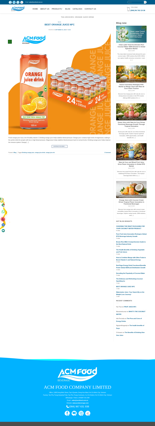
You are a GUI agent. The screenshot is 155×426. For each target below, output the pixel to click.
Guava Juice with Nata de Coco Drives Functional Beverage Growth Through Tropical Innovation (131, 124)
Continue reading (59, 146)
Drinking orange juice (28, 152)
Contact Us (90, 9)
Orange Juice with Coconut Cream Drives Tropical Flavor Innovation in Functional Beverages (131, 202)
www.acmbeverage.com (80, 403)
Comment (107, 152)
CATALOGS (77, 9)
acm (69, 29)
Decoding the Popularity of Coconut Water (130, 273)
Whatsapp (3, 211)
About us (44, 9)
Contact (3, 227)
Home (35, 9)
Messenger (3, 221)
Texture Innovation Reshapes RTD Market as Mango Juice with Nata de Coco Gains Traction (131, 86)
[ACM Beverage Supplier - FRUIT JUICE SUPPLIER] (19, 8)
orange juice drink (40, 152)
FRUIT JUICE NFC (130, 307)
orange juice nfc (50, 152)
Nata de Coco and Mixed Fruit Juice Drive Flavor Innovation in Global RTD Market (131, 164)
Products (57, 9)
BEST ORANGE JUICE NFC (60, 24)
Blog (67, 9)
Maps (3, 207)
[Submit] (145, 2)
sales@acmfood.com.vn (35, 2)
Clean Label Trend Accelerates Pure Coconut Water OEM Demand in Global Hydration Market (131, 47)
